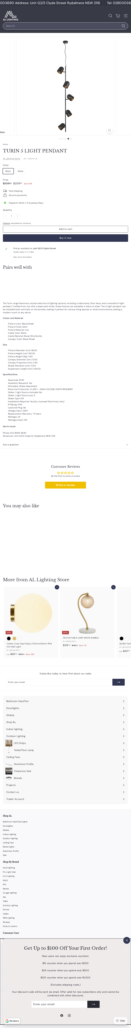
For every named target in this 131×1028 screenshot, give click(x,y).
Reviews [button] (14, 1020)
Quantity (7, 210)
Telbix (5, 901)
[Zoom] (109, 130)
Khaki (20, 171)
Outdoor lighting (10, 838)
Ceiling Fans (8, 842)
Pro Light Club (9, 872)
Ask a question (11, 444)
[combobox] (65, 25)
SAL (4, 897)
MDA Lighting (9, 918)
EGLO (5, 880)
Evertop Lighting (10, 905)
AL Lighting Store (11, 158)
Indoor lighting (9, 834)
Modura (6, 922)
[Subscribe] (93, 1004)
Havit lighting (9, 868)
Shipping (6, 223)
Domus (6, 909)
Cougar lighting (10, 893)
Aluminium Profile (11, 851)
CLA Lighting (8, 876)
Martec (6, 889)
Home (6, 144)
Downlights (8, 826)
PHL (4, 884)
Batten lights (8, 847)
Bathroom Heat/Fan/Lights (15, 821)
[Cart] (118, 15)
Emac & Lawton (10, 926)
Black (8, 171)
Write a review (65, 485)
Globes (6, 830)
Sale (4, 855)
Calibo (6, 914)
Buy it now (66, 237)
